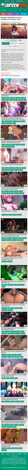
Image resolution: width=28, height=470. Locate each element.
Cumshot (23, 98)
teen (13, 67)
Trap (3, 168)
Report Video (14, 43)
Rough (16, 168)
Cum (7, 170)
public (7, 64)
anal (21, 67)
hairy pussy (15, 65)
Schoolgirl (4, 261)
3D (7, 100)
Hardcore (14, 240)
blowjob (17, 67)
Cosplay (12, 378)
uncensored (10, 68)
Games (8, 144)
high (6, 67)
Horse (15, 284)
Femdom (17, 357)
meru (2, 67)
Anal (8, 98)
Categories (10, 13)
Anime (22, 401)
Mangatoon (9, 62)
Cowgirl (3, 100)
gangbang (4, 68)
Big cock (16, 100)
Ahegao (18, 98)
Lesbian (3, 378)
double (23, 68)
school (11, 64)
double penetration (6, 65)
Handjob (7, 331)
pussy (19, 68)
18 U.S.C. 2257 (14, 456)
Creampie (13, 98)
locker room (16, 64)
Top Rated (23, 13)
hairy (15, 68)
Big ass (10, 100)
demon (10, 67)
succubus (21, 65)
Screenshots (22, 43)
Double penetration (16, 22)
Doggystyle (9, 123)
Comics (17, 144)
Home (3, 13)
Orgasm (21, 100)
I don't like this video (8, 40)
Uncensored (21, 284)
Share (10, 46)
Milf (18, 240)
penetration (4, 70)
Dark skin (4, 427)
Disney (13, 448)
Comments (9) (16, 46)
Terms (25, 454)
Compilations (8, 121)
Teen (8, 22)
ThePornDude (19, 1)
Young (3, 286)
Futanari (4, 98)
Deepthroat (19, 448)
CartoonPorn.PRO (12, 467)
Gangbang (4, 333)
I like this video (6, 40)
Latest (17, 13)
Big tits (3, 144)
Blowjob (4, 193)
